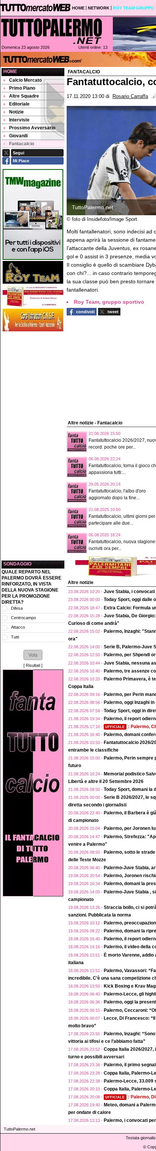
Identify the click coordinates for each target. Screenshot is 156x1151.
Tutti (15, 637)
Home (10, 71)
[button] (32, 655)
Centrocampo (23, 617)
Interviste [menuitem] (19, 120)
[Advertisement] (33, 445)
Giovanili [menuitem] (18, 135)
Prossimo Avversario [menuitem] (32, 127)
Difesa (17, 608)
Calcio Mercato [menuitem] (25, 80)
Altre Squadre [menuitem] (24, 96)
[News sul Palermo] (51, 31)
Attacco (18, 627)
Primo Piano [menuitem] (22, 88)
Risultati (33, 665)
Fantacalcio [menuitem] (21, 143)
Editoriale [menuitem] (19, 104)
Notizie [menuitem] (16, 112)
